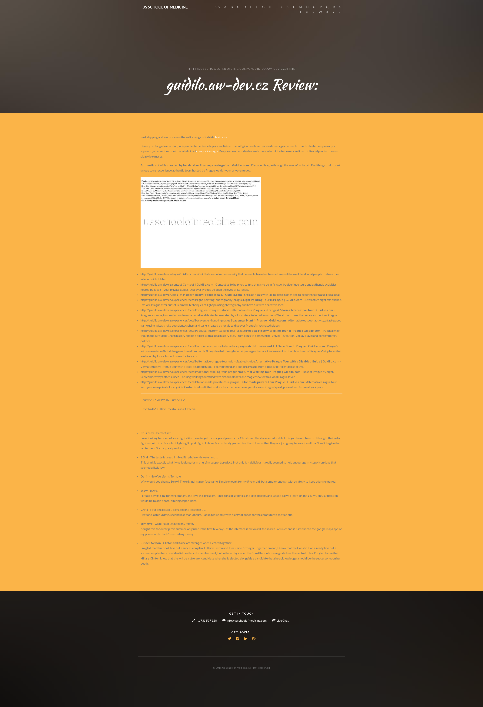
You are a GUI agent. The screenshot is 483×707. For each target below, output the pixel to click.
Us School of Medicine (165, 7)
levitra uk (221, 137)
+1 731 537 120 (206, 620)
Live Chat (283, 620)
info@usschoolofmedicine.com (247, 620)
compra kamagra (207, 151)
